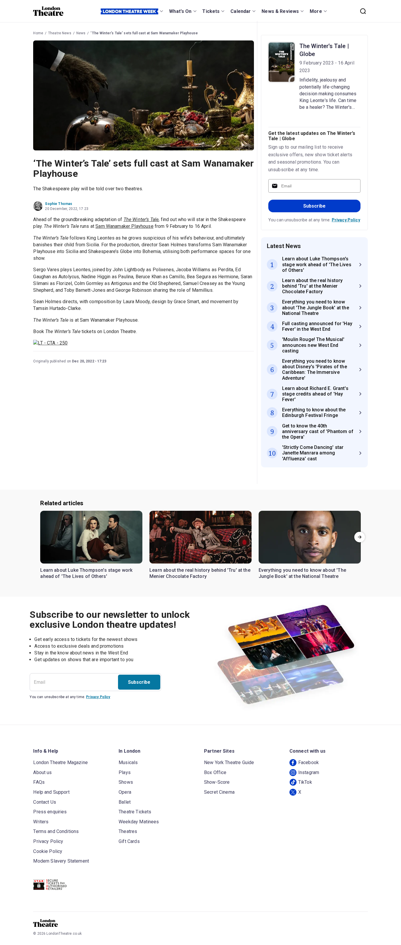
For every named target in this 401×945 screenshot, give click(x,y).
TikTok (305, 782)
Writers (40, 821)
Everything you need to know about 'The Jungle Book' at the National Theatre (302, 573)
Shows (126, 782)
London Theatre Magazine (60, 762)
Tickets (211, 11)
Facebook (308, 762)
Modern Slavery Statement (61, 861)
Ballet (125, 802)
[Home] (48, 11)
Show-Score (217, 782)
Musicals (128, 762)
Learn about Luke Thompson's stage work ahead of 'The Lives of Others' (86, 573)
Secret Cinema (219, 792)
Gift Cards (129, 841)
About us (42, 772)
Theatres (128, 831)
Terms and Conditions (56, 831)
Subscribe (314, 206)
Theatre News (59, 33)
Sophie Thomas (58, 204)
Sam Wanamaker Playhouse (124, 226)
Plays (125, 772)
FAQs (39, 782)
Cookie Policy (47, 851)
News (81, 33)
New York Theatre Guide (229, 762)
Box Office (215, 772)
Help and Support (51, 792)
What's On (180, 11)
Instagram (308, 772)
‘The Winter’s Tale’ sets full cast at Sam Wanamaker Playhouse (144, 33)
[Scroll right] (360, 537)
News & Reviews (280, 11)
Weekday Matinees (139, 821)
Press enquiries (50, 812)
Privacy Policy (346, 220)
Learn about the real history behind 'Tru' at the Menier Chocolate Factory (199, 573)
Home (38, 33)
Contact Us (44, 802)
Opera (125, 792)
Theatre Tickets (135, 812)
